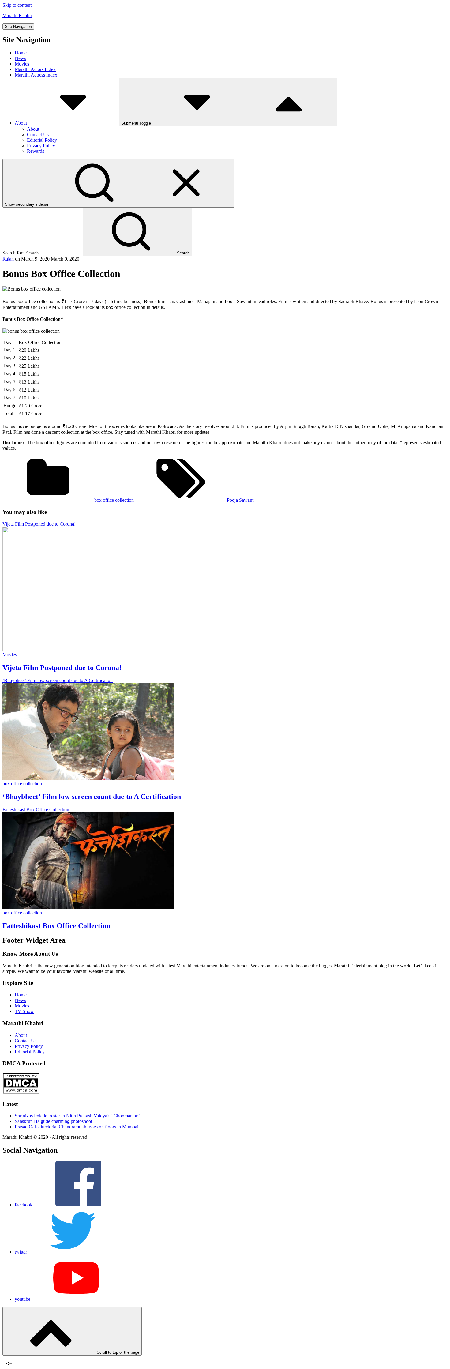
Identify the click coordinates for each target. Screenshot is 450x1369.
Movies (22, 63)
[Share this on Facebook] (7, 1358)
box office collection (114, 500)
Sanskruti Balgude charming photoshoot (53, 1121)
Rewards (35, 151)
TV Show (24, 1011)
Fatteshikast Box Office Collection (56, 926)
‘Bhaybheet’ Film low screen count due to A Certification (91, 797)
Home (21, 52)
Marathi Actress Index (36, 74)
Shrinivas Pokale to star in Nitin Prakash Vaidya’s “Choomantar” (77, 1115)
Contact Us (38, 134)
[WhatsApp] (18, 1358)
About (21, 123)
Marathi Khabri (17, 15)
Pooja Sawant (240, 500)
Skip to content (17, 5)
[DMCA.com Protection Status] (20, 1092)
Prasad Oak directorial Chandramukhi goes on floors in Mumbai (76, 1126)
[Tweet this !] (12, 1358)
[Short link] (23, 1358)
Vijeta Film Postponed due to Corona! (62, 668)
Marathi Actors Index (35, 69)
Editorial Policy (42, 140)
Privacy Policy (41, 145)
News (20, 58)
